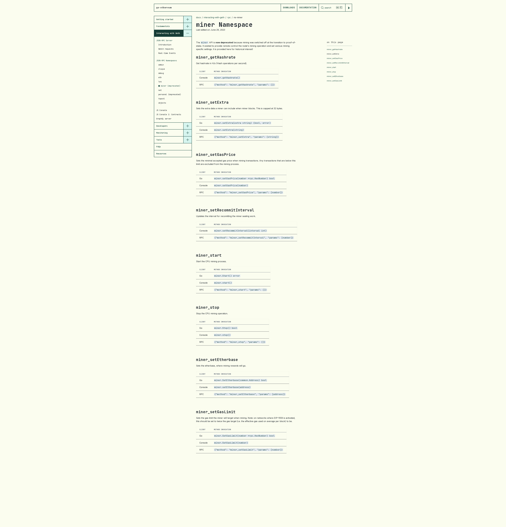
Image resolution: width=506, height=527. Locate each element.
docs (198, 17)
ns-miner (238, 17)
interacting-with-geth (214, 17)
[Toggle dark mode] (349, 7)
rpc (229, 17)
